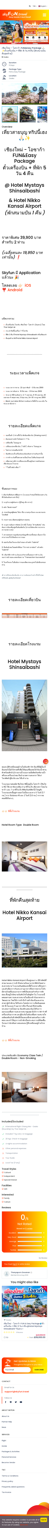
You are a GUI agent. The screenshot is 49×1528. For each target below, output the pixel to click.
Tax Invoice (6, 1492)
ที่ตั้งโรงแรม (14, 811)
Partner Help (7, 1422)
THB (34, 6)
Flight (4, 1440)
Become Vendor (8, 1462)
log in (15, 1264)
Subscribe (39, 1370)
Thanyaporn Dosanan (20, 1272)
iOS (28, 285)
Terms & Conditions (10, 1476)
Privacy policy (7, 1481)
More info (24, 1525)
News (4, 1427)
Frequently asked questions (13, 1487)
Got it (43, 1520)
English (43, 6)
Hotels (4, 1446)
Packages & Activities (11, 1451)
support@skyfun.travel (17, 1391)
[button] (41, 98)
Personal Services (9, 1457)
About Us (5, 1416)
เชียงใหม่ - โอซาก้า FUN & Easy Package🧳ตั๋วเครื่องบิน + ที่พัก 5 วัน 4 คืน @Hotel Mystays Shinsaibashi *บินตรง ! (24, 1326)
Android (14, 290)
